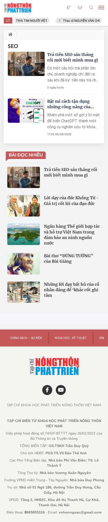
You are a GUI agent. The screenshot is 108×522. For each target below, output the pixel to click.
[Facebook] (47, 390)
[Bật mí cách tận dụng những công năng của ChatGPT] (26, 110)
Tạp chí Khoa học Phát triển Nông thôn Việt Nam (54, 405)
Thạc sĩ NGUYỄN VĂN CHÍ (79, 20)
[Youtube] (61, 390)
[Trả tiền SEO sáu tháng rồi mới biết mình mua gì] (26, 64)
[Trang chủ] (9, 34)
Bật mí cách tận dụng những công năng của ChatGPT (68, 107)
